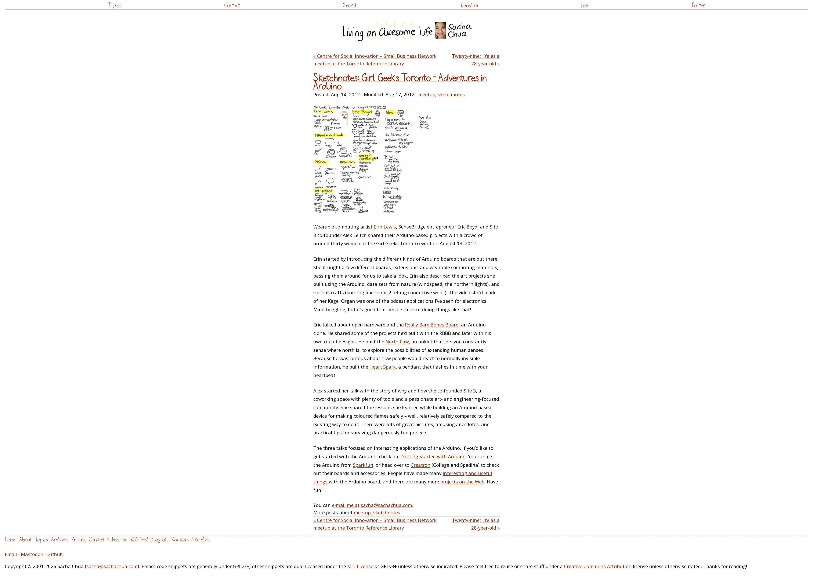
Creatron (420, 465)
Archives (59, 539)
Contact (232, 5)
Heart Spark (382, 366)
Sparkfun (363, 465)
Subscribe (117, 539)
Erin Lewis (385, 226)
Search (350, 5)
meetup (426, 94)
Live (585, 5)
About (25, 539)
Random (469, 5)
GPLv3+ (241, 566)
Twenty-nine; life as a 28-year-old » (476, 59)
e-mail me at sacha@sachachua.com (372, 505)
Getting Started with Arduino (433, 456)
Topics (114, 5)
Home (10, 539)
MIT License (360, 566)
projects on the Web (462, 481)
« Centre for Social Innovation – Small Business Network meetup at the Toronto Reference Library (375, 59)
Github (55, 554)
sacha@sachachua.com (112, 566)
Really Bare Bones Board (432, 324)
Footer (698, 5)
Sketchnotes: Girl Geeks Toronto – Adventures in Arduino (400, 82)
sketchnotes (451, 94)
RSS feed (139, 539)
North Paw (397, 341)
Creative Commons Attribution (598, 566)
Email (11, 554)
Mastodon (32, 554)
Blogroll (159, 539)
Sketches (201, 539)
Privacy (79, 539)
